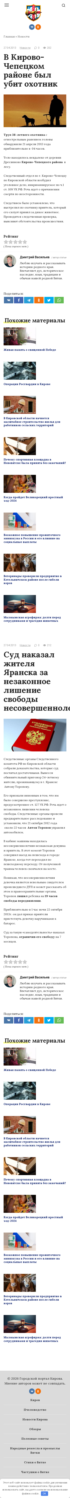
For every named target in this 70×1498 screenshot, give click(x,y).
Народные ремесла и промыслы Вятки (35, 1450)
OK (44, 1493)
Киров (35, 1400)
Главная (9, 36)
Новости (23, 36)
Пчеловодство (35, 1409)
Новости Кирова (35, 1419)
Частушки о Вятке (35, 1472)
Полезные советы (35, 1438)
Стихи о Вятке (35, 1462)
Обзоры (35, 1429)
